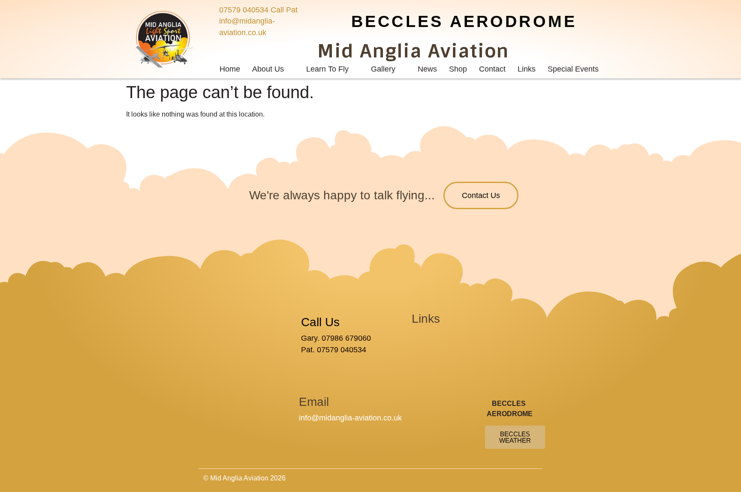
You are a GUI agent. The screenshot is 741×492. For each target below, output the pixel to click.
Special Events (573, 69)
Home (230, 69)
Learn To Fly (327, 69)
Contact (492, 69)
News (427, 69)
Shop (458, 69)
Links (527, 69)
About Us (268, 69)
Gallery (383, 69)
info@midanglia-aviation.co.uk (350, 418)
